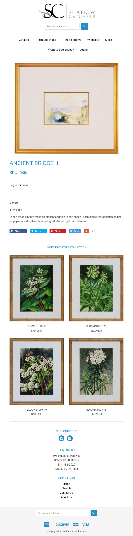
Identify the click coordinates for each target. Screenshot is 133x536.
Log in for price (19, 185)
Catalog (24, 39)
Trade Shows (72, 39)
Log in (84, 49)
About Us (66, 497)
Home (66, 484)
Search (66, 488)
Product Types (47, 39)
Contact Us (66, 492)
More (109, 39)
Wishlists (93, 39)
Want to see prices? (61, 49)
